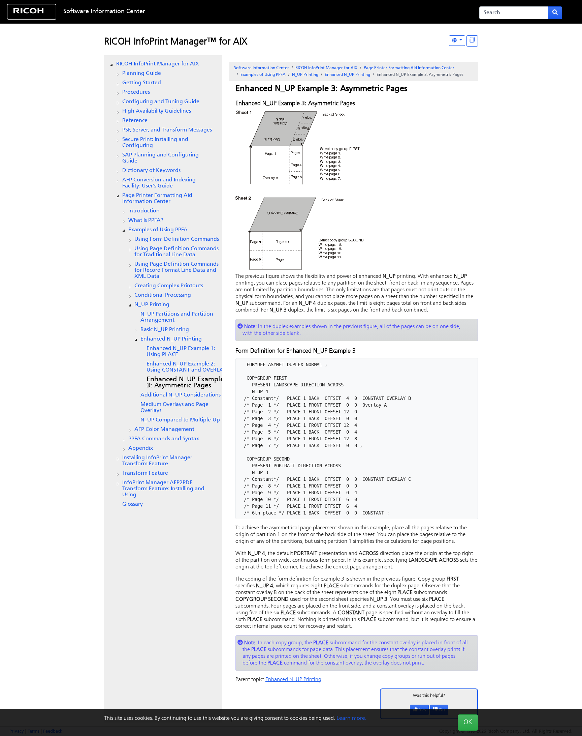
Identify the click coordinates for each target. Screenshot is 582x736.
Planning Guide (141, 73)
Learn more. (351, 718)
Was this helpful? (429, 696)
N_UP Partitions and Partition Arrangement (176, 317)
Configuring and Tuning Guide (160, 102)
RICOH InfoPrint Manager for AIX (157, 64)
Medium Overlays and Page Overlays (174, 407)
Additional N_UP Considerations (180, 395)
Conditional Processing (162, 295)
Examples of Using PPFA (158, 230)
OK (467, 722)
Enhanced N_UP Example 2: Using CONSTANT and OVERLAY (187, 367)
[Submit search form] (555, 12)
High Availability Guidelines (156, 111)
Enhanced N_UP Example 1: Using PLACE (181, 351)
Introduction (144, 211)
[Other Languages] (457, 40)
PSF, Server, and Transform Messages (167, 130)
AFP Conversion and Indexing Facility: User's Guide (159, 183)
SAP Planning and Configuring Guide (160, 158)
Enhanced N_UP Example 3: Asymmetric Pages (185, 383)
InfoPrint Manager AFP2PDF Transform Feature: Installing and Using (163, 489)
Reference (135, 120)
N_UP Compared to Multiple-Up (180, 420)
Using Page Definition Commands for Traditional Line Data (176, 252)
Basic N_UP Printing (164, 329)
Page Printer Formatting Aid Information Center (157, 198)
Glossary (132, 504)
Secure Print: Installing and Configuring (155, 142)
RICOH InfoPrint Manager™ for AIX (175, 42)
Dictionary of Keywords (151, 170)
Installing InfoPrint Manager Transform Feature (157, 461)
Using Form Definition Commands (176, 239)
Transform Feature (145, 473)
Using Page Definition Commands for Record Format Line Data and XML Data (176, 270)
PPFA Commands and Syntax (163, 439)
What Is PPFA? (145, 220)
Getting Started (141, 83)
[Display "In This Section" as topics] (472, 41)
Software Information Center (104, 12)
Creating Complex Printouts (168, 286)
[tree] (163, 284)
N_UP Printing (151, 304)
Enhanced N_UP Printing (171, 339)
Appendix (140, 448)
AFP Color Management (164, 429)
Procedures (136, 92)
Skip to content (265, 12)
